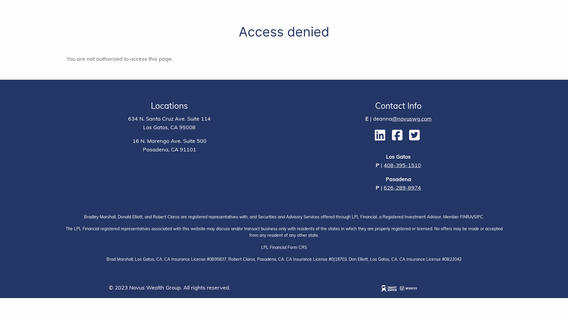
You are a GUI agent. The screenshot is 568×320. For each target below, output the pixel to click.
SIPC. (479, 217)
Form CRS (297, 248)
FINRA (465, 217)
